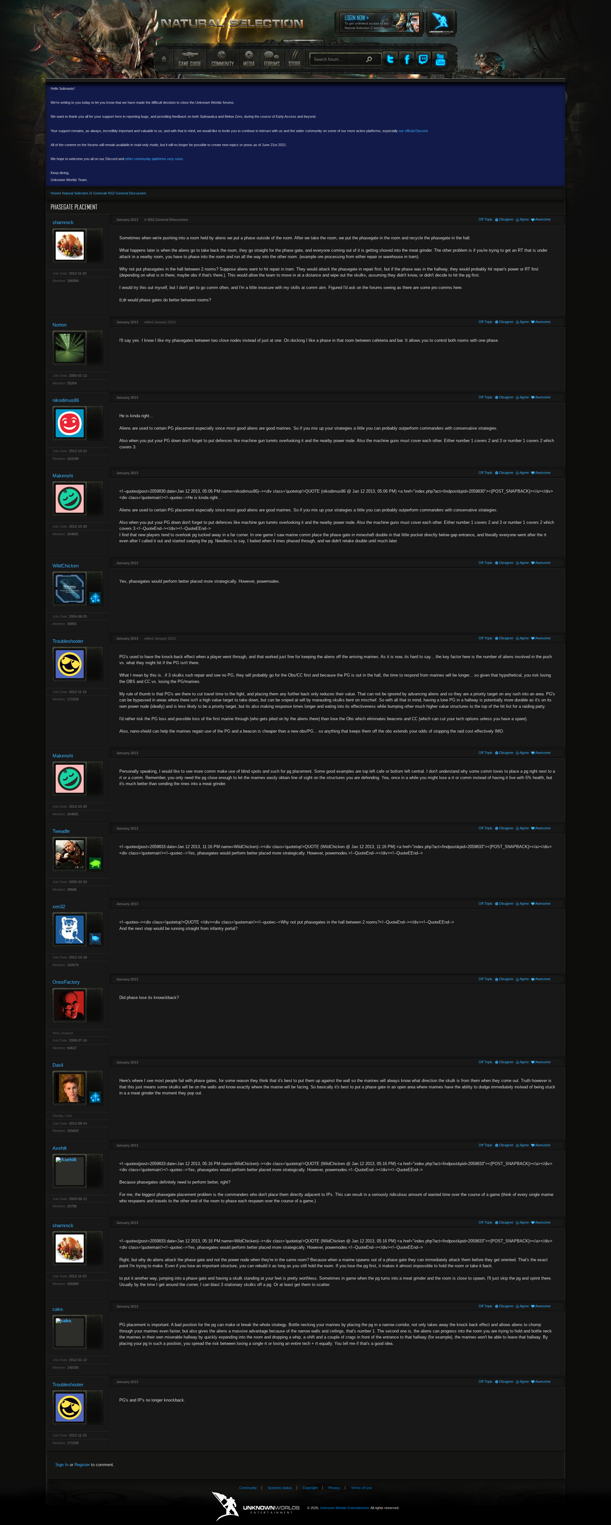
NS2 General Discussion (168, 219)
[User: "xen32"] (77, 929)
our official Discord (413, 131)
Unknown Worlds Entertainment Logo (256, 1507)
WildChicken (66, 565)
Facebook (406, 59)
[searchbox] (345, 59)
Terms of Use (361, 1488)
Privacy (334, 1488)
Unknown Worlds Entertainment (440, 18)
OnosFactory (66, 982)
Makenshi (63, 475)
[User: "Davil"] (77, 1088)
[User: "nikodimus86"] (77, 423)
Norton (60, 324)
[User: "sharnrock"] (77, 245)
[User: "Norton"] (77, 347)
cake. (58, 1309)
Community (222, 58)
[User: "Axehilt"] (77, 1171)
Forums (271, 58)
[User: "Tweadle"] (77, 854)
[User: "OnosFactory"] (77, 1005)
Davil (58, 1065)
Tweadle (61, 831)
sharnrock (63, 222)
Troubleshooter (68, 641)
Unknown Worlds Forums (236, 25)
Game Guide (189, 58)
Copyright (310, 1488)
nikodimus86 (66, 400)
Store (294, 58)
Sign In (61, 1464)
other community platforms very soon (154, 159)
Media (249, 58)
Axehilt (60, 1148)
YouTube (440, 59)
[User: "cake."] (77, 1332)
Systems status (280, 1488)
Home (163, 59)
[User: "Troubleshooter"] (77, 664)
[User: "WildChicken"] (77, 588)
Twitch (423, 59)
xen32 (59, 906)
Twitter (390, 59)
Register (82, 1464)
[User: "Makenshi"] (77, 498)
